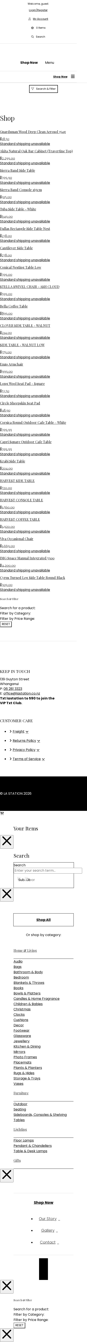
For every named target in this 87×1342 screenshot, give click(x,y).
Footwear (22, 1030)
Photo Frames (25, 1057)
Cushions (21, 1019)
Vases (18, 1083)
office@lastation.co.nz (21, 693)
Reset (6, 624)
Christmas (22, 1009)
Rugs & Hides (24, 1073)
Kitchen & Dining (27, 1046)
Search (20, 865)
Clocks (19, 1014)
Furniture (21, 1093)
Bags (18, 966)
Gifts (17, 1160)
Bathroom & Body (28, 972)
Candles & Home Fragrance (37, 998)
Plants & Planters (28, 1067)
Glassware (22, 1035)
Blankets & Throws (29, 982)
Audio (18, 961)
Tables (19, 1120)
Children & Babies (28, 1004)
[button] (38, 27)
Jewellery (22, 1041)
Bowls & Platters (27, 993)
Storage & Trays (27, 1078)
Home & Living (25, 950)
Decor (19, 1025)
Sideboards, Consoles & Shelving (40, 1114)
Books (18, 988)
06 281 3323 (13, 688)
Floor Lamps (24, 1140)
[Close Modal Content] (7, 842)
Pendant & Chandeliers (33, 1145)
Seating (20, 1109)
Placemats (22, 1062)
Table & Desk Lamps (30, 1151)
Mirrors (19, 1051)
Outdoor (20, 1104)
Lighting (20, 1129)
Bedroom (21, 977)
